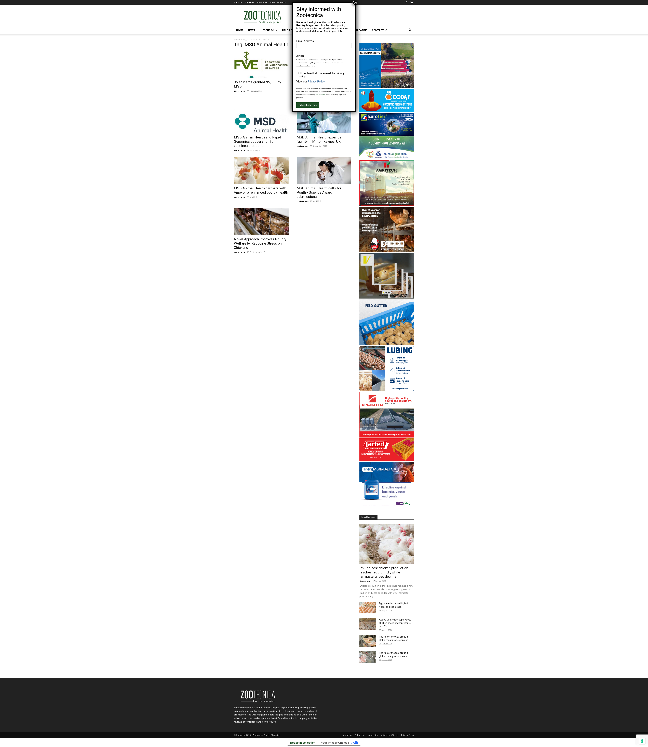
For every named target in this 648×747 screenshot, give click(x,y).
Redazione (364, 581)
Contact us (379, 30)
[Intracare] (386, 506)
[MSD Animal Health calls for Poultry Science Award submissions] (324, 170)
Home (239, 30)
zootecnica (239, 91)
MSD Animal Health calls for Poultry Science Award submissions (319, 192)
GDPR (300, 56)
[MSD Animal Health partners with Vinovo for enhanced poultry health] (261, 170)
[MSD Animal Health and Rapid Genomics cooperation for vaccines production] (261, 119)
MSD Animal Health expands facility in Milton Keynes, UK (319, 139)
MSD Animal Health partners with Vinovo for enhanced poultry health (261, 190)
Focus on (269, 30)
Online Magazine (356, 30)
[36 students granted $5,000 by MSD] (261, 64)
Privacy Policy (407, 735)
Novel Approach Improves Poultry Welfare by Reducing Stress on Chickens (260, 243)
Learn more (320, 94)
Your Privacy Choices (335, 742)
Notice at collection (302, 742)
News (251, 30)
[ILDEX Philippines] (386, 158)
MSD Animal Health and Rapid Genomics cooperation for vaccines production (257, 141)
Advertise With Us (278, 2)
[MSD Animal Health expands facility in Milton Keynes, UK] (324, 119)
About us (238, 2)
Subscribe (249, 2)
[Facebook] (406, 2)
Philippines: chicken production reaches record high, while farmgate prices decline (383, 572)
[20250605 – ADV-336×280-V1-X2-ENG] (386, 204)
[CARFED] (386, 460)
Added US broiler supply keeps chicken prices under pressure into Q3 (395, 623)
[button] (410, 30)
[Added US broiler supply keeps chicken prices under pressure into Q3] (367, 624)
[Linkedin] (411, 2)
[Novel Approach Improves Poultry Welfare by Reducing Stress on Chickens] (261, 221)
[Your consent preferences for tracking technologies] (642, 741)
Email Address (305, 41)
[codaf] (386, 111)
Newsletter (262, 2)
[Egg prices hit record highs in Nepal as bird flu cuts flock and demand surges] (367, 607)
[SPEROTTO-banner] (386, 436)
